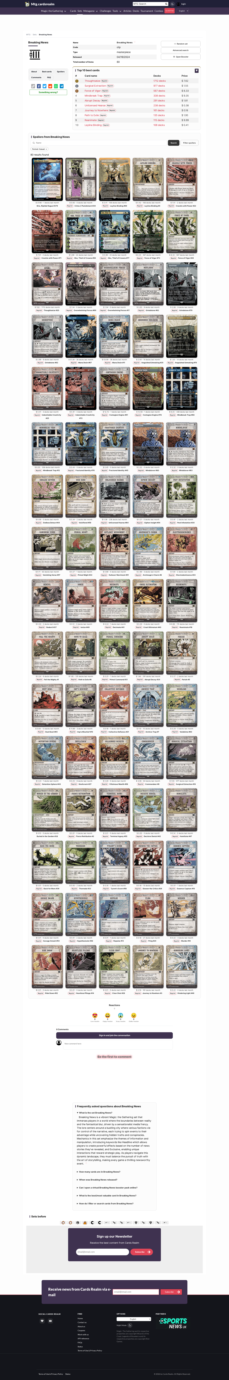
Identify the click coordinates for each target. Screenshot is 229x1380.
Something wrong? (48, 92)
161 (158, 110)
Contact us (82, 1322)
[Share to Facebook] (39, 86)
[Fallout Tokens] (70, 1222)
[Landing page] (27, 4)
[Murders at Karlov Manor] (158, 1222)
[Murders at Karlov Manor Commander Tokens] (136, 1222)
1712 (159, 80)
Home (80, 1318)
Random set (182, 44)
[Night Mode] (172, 4)
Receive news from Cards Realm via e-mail (79, 1292)
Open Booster (182, 57)
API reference (83, 1338)
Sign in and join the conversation (114, 1035)
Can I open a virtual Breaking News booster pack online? (108, 1187)
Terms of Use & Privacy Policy (90, 1350)
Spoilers (61, 71)
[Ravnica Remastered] (85, 1222)
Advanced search (181, 50)
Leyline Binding (93, 125)
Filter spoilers (189, 143)
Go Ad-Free (170, 11)
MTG (28, 34)
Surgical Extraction (95, 85)
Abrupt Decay (92, 100)
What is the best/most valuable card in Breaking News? (107, 1195)
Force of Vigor (93, 90)
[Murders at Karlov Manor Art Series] (114, 1222)
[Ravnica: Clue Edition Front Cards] (92, 1222)
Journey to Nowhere (96, 110)
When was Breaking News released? (98, 1179)
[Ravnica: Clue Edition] (100, 1222)
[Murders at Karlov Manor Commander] (151, 1222)
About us (81, 1326)
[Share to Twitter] (44, 86)
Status (80, 1346)
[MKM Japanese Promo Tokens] (129, 1222)
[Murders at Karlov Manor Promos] (121, 1222)
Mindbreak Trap (93, 95)
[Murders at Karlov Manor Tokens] (143, 1222)
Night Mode (121, 1325)
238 (159, 105)
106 (159, 125)
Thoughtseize (92, 80)
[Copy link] (33, 86)
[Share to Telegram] (61, 86)
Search (174, 143)
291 (159, 100)
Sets (35, 34)
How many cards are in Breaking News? (99, 1171)
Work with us (83, 1334)
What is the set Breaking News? (95, 1112)
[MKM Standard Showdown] (107, 1222)
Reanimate (91, 120)
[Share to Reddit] (50, 86)
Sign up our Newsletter (114, 1236)
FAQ (49, 77)
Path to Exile (92, 115)
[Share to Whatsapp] (56, 86)
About (34, 71)
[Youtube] (50, 1320)
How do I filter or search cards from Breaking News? (106, 1203)
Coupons (81, 1330)
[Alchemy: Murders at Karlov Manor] (78, 1222)
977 (159, 85)
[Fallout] (63, 1222)
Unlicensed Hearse (95, 105)
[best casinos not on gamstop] (173, 1323)
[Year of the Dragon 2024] (165, 1222)
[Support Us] (42, 1320)
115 (158, 120)
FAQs (80, 1342)
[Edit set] (134, 42)
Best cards (47, 71)
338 (159, 95)
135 (159, 115)
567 (159, 90)
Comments (36, 77)
